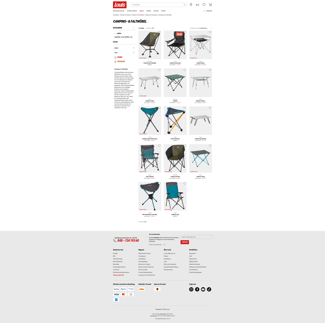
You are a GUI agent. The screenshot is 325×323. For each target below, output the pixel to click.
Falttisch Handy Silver (200, 138)
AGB (190, 256)
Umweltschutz (193, 269)
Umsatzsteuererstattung (171, 267)
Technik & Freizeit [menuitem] (132, 11)
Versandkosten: (153, 315)
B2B (114, 256)
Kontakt (115, 253)
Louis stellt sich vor (169, 253)
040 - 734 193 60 (128, 241)
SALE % (120, 57)
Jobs (165, 261)
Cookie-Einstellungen (195, 272)
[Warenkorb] (210, 4)
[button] (185, 4)
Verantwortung (168, 269)
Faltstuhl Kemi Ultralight (149, 63)
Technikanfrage (117, 259)
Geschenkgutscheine (119, 267)
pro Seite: (149, 28)
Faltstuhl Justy (175, 214)
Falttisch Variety (149, 101)
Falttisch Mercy (201, 63)
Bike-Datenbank (117, 261)
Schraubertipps (142, 261)
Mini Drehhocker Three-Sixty (150, 214)
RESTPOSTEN (121, 61)
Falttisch (175, 101)
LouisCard (116, 269)
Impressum (192, 253)
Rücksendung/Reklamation (121, 272)
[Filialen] (191, 4)
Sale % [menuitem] (142, 11)
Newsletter (116, 264)
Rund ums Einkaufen (170, 264)
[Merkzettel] (204, 4)
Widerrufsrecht (193, 261)
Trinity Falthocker (175, 138)
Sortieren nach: (194, 28)
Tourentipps (141, 256)
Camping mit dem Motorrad (146, 275)
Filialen (166, 256)
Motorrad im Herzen (144, 264)
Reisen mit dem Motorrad (145, 267)
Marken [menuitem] (148, 11)
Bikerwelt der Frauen (144, 253)
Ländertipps (141, 259)
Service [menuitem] (163, 11)
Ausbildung (167, 259)
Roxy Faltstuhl (150, 176)
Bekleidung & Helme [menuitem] (118, 11)
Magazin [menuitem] (156, 11)
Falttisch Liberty (200, 176)
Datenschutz (193, 259)
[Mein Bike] (197, 4)
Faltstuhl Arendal (175, 176)
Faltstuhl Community (175, 63)
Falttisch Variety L (200, 101)
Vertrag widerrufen (118, 275)
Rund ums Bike (142, 269)
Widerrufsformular (194, 264)
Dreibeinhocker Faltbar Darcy (149, 138)
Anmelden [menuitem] (209, 11)
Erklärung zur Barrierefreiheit (197, 267)
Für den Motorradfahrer (145, 272)
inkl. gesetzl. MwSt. (162, 314)
